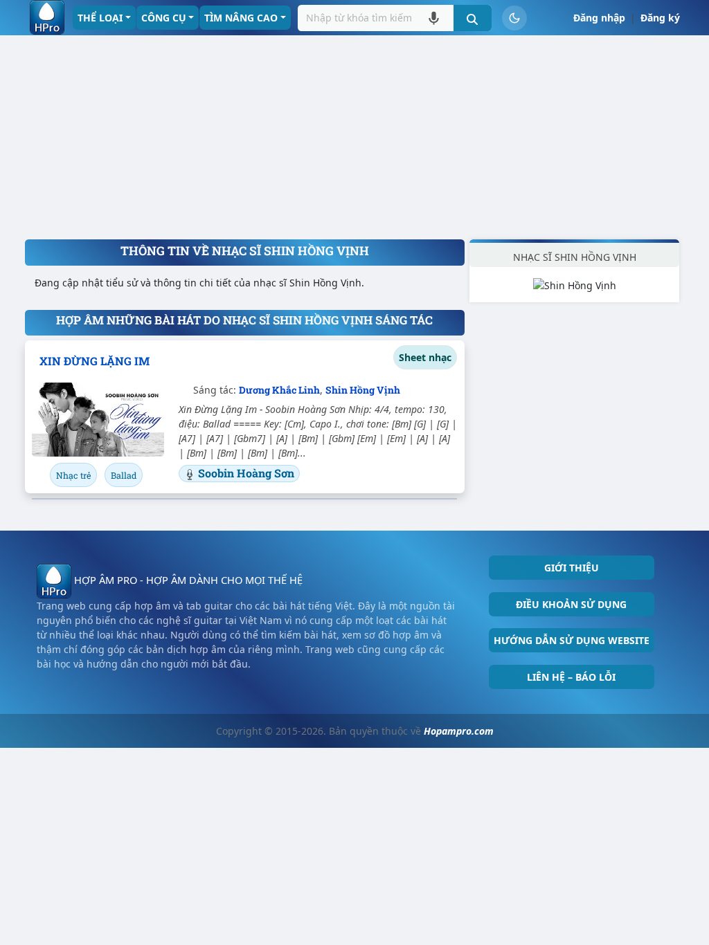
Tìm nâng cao (241, 17)
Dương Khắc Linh (279, 389)
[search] (473, 18)
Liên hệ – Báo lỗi (571, 676)
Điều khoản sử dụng (571, 604)
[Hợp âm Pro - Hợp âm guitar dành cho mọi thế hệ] (47, 17)
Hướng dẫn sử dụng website (571, 640)
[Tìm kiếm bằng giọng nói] (434, 17)
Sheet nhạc (425, 357)
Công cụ (163, 17)
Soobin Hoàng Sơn (246, 473)
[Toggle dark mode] (514, 18)
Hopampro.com (459, 730)
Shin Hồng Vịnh (362, 389)
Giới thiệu (571, 567)
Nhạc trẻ (73, 475)
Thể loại (100, 17)
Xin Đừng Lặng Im (94, 361)
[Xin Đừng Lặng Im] (98, 420)
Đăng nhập (599, 17)
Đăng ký (660, 17)
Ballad (123, 475)
